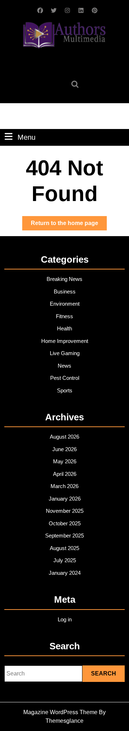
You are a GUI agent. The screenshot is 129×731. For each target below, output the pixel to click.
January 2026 (65, 499)
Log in (65, 619)
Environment (65, 304)
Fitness (64, 316)
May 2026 (64, 461)
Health (64, 328)
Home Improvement (64, 341)
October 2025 (65, 523)
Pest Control (64, 378)
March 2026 (64, 486)
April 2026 (64, 474)
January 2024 (65, 573)
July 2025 (64, 560)
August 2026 (64, 437)
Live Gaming (65, 353)
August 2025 (64, 548)
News (64, 366)
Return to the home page (69, 225)
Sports (64, 390)
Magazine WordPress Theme (60, 712)
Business (65, 291)
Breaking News (64, 279)
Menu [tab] (26, 137)
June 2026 (64, 449)
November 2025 (64, 511)
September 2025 (64, 535)
